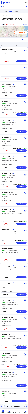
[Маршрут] (25, 50)
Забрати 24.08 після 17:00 (19, 401)
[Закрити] (24, 406)
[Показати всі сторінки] (25, 16)
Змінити (25, 24)
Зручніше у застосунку (13, 406)
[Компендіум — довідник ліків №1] (5, 2)
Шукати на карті (22, 32)
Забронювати (21, 61)
